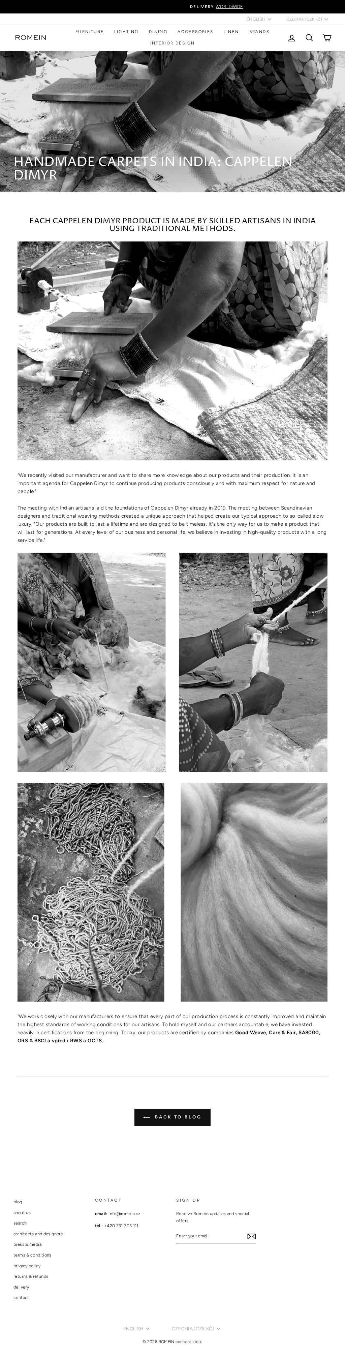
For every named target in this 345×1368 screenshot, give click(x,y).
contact (21, 1297)
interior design (172, 43)
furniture (89, 31)
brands (259, 31)
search (20, 1223)
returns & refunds (30, 1276)
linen (231, 31)
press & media (27, 1244)
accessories (195, 31)
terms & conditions (32, 1255)
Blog (34, 148)
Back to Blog (177, 1116)
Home (19, 148)
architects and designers (38, 1233)
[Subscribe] (251, 1236)
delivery (21, 1287)
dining (158, 31)
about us (22, 1212)
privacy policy (26, 1265)
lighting (126, 31)
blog (17, 1201)
